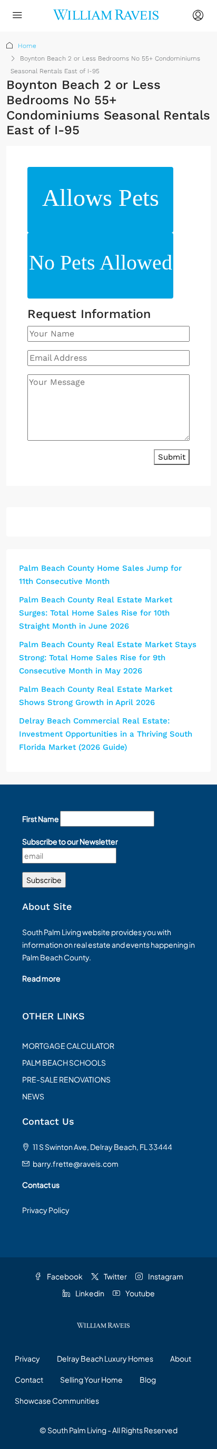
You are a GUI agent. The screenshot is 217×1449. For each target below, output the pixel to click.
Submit (171, 457)
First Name (40, 818)
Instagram (165, 1276)
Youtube (139, 1293)
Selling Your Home (91, 1379)
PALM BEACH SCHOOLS (64, 1062)
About (180, 1358)
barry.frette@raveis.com (76, 1163)
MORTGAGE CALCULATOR (68, 1045)
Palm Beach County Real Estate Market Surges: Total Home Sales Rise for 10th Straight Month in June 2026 (95, 613)
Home (27, 45)
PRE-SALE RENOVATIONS (66, 1079)
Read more (41, 978)
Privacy (27, 1358)
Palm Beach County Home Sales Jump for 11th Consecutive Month (100, 574)
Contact (29, 1379)
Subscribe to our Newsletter (70, 841)
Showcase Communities (57, 1400)
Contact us (41, 1184)
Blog (148, 1379)
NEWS (33, 1096)
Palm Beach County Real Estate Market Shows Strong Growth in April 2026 (95, 695)
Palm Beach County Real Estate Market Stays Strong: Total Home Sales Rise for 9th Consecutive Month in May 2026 (107, 658)
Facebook (64, 1276)
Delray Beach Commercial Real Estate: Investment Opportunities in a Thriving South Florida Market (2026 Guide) (105, 734)
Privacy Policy (46, 1210)
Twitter (115, 1276)
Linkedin (89, 1293)
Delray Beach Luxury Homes (105, 1358)
